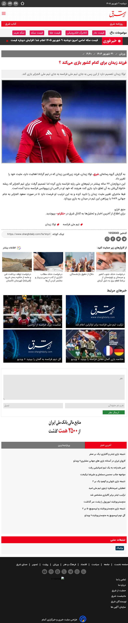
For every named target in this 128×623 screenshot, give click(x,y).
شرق (96, 174)
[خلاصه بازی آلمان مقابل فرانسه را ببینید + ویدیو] (95, 346)
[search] (4, 3)
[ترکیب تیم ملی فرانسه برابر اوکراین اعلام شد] (95, 311)
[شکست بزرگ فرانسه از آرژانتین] (32, 311)
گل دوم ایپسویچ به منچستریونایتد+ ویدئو (104, 515)
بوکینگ (119, 548)
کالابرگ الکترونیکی (77, 33)
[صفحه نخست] (21, 3)
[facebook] (112, 239)
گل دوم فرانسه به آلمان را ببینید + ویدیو (39, 359)
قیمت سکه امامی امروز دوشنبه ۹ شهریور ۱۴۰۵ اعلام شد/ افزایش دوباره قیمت (54, 41)
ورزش (121, 54)
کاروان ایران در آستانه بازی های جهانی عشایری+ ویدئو (99, 461)
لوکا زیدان (51, 224)
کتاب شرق (11, 24)
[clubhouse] (51, 571)
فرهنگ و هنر (70, 564)
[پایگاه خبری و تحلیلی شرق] (117, 14)
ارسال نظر (113, 412)
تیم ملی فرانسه (71, 224)
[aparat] (57, 571)
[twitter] (118, 239)
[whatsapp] (107, 239)
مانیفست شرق (118, 596)
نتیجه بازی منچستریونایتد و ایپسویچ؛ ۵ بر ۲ (103, 508)
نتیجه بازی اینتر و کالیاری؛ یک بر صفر (107, 454)
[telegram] (124, 239)
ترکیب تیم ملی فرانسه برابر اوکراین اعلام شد (99, 325)
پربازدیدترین (64, 445)
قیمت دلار (99, 33)
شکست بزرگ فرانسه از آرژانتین (44, 325)
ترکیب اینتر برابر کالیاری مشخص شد (107, 495)
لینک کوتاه (58, 234)
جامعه (106, 564)
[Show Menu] (3, 11)
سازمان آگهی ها (118, 607)
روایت (45, 564)
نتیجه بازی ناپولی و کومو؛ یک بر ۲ (108, 481)
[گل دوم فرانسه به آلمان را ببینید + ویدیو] (32, 346)
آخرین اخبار (105, 445)
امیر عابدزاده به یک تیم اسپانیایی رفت (106, 468)
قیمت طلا (55, 33)
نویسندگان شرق (118, 601)
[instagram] (77, 571)
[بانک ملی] (64, 434)
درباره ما (122, 585)
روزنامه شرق (116, 24)
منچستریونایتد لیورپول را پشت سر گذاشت (104, 502)
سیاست (95, 564)
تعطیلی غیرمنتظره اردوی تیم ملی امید (107, 488)
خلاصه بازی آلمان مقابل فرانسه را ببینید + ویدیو (97, 359)
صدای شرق (22, 564)
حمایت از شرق (119, 590)
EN (15, 3)
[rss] (83, 571)
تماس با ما (121, 579)
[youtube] (44, 571)
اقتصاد (84, 564)
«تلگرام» (60, 214)
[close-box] (8, 41)
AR (10, 3)
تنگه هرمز (19, 33)
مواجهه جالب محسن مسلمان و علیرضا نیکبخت (102, 474)
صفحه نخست (121, 564)
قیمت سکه (37, 33)
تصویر (34, 564)
